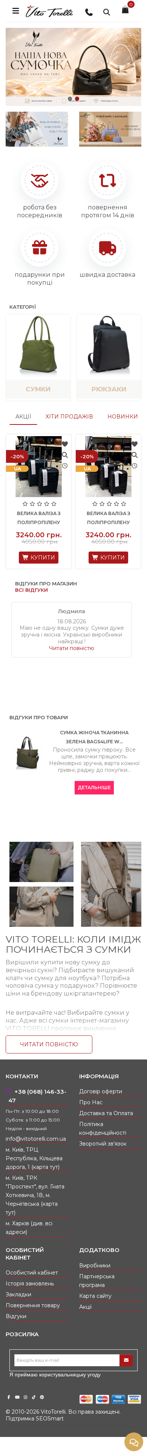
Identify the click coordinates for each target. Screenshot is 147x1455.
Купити (44, 557)
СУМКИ (38, 389)
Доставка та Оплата (106, 1113)
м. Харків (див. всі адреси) (29, 1227)
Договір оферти (100, 1091)
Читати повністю (71, 648)
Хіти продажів (69, 416)
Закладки (18, 1294)
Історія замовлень (30, 1283)
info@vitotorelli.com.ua (36, 1138)
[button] (70, 99)
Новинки (122, 416)
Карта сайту (95, 1296)
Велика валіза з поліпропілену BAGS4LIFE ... (41, 522)
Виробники (94, 1265)
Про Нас (91, 1102)
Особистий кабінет (32, 1272)
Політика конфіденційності (102, 1128)
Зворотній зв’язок (103, 1143)
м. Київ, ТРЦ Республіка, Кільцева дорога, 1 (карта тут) (34, 1158)
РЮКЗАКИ (109, 389)
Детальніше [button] (94, 787)
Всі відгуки (31, 590)
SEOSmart (50, 1418)
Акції (23, 416)
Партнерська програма (97, 1280)
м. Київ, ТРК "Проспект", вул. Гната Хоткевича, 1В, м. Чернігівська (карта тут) (35, 1195)
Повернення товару (33, 1305)
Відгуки (16, 1316)
